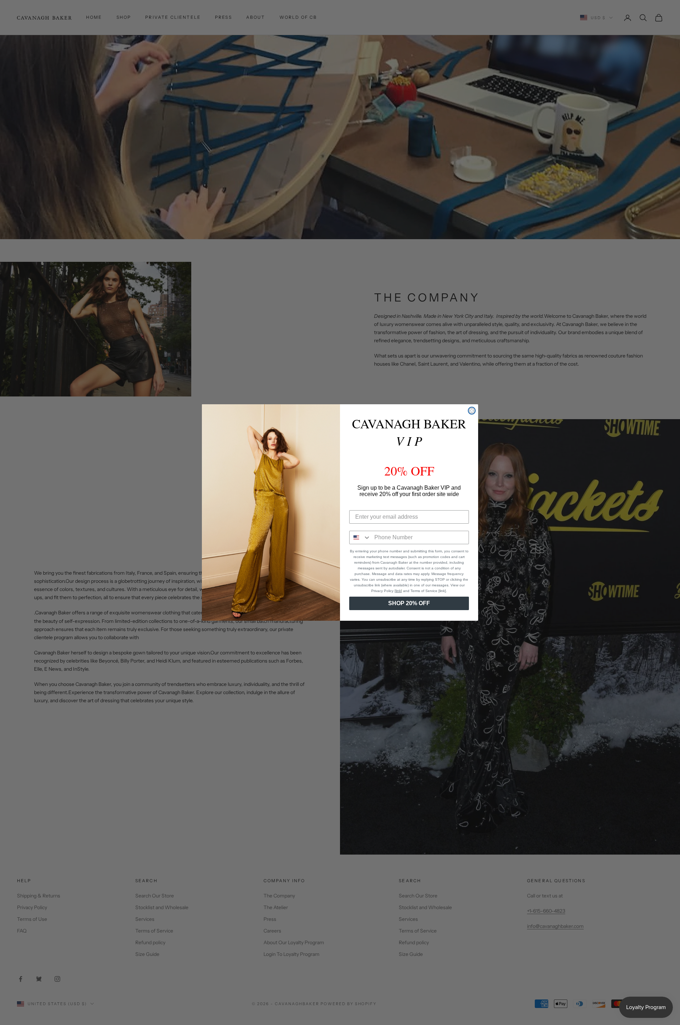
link (398, 591)
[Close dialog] (471, 410)
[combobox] (360, 537)
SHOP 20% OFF (409, 603)
